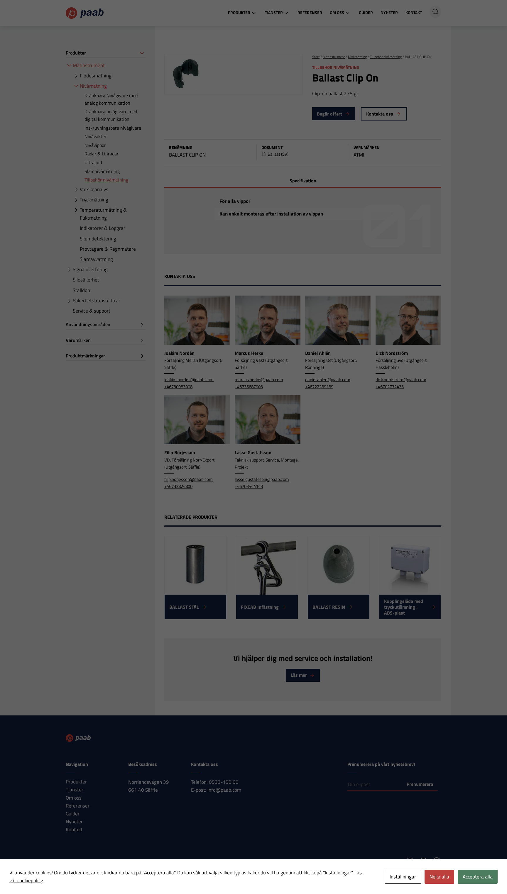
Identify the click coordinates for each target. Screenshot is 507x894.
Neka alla (439, 877)
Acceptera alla (478, 877)
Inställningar (403, 877)
